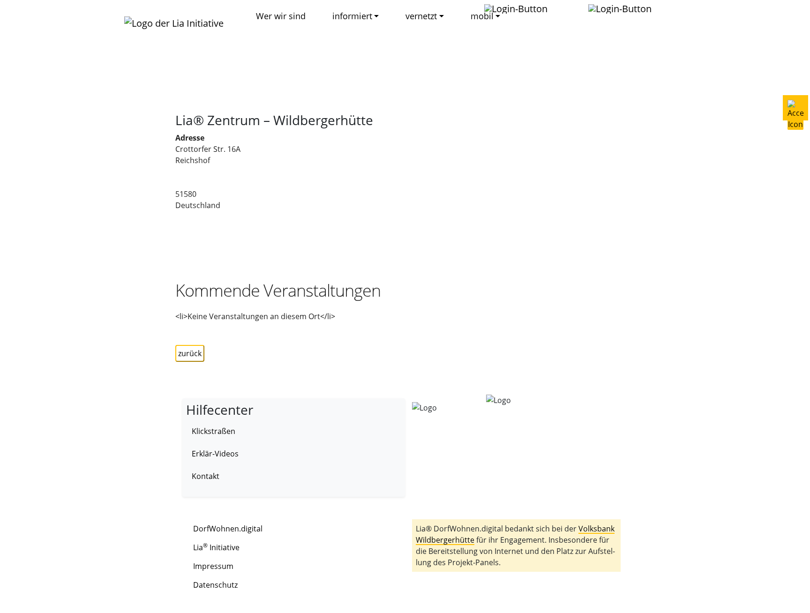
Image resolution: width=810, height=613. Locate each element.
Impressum (213, 566)
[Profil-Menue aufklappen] (520, 8)
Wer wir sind (281, 16)
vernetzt (421, 16)
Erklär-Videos (215, 454)
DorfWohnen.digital (227, 528)
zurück (190, 353)
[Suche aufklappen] (624, 8)
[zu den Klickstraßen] (569, 8)
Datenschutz (215, 585)
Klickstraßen (213, 431)
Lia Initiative (216, 547)
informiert (352, 16)
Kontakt (205, 476)
